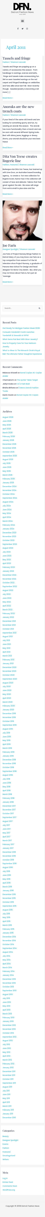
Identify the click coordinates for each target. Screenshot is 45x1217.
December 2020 (9, 667)
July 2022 (6, 594)
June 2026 (7, 421)
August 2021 (8, 636)
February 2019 (8, 752)
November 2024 (9, 490)
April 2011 (6, 1102)
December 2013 (9, 979)
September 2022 (10, 586)
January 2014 (8, 975)
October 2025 (8, 452)
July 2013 (6, 998)
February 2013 (8, 1017)
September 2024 (10, 498)
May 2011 (6, 1098)
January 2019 (8, 756)
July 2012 (6, 1044)
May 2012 (6, 1052)
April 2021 (6, 652)
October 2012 (8, 1033)
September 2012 (9, 1037)
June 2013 (7, 1002)
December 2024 (9, 486)
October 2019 (8, 721)
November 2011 (9, 1075)
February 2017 (8, 844)
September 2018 (9, 771)
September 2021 (9, 633)
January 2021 (8, 663)
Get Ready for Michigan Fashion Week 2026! (21, 328)
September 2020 (10, 679)
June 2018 (7, 783)
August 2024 (8, 502)
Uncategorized (9, 1155)
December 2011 (9, 1071)
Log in (5, 1178)
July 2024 (7, 506)
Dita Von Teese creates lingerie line (20, 158)
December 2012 (9, 1025)
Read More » (8, 97)
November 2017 (9, 810)
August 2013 (8, 994)
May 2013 (6, 1006)
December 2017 (9, 806)
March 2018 (7, 794)
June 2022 (7, 598)
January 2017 (8, 848)
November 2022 (9, 579)
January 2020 (8, 710)
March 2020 (7, 702)
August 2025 (8, 459)
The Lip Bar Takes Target (27, 380)
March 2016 (7, 887)
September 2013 (9, 990)
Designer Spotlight (10, 249)
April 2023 (7, 563)
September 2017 (9, 817)
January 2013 (8, 1021)
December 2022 (9, 575)
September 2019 (9, 725)
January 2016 (8, 890)
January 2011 (8, 1114)
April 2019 (6, 744)
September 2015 (9, 906)
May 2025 (7, 471)
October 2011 (8, 1079)
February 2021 (8, 660)
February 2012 (8, 1064)
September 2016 (9, 863)
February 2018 (8, 798)
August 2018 (8, 775)
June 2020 (7, 690)
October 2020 (8, 675)
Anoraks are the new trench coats (18, 108)
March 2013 (7, 1014)
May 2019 (6, 740)
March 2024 (8, 521)
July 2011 (6, 1091)
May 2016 (6, 879)
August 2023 (8, 548)
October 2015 (8, 902)
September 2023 (10, 544)
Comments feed (10, 1186)
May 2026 (7, 425)
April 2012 (6, 1056)
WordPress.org (9, 1190)
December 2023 (9, 532)
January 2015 (8, 933)
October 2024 (9, 494)
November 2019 (9, 717)
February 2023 (9, 567)
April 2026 (7, 429)
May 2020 (7, 694)
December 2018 (9, 760)
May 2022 (7, 602)
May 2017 (6, 833)
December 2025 (9, 444)
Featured (14, 165)
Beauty (6, 1136)
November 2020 (9, 671)
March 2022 (7, 610)
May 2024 (7, 513)
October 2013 (8, 987)
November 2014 (9, 940)
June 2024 (7, 509)
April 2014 (7, 964)
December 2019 (9, 713)
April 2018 (6, 790)
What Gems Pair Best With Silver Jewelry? (20, 339)
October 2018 (8, 767)
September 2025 (10, 456)
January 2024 (8, 529)
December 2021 (9, 621)
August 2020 (8, 683)
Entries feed (8, 1182)
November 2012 (9, 1029)
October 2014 (8, 944)
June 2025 (7, 467)
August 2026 (8, 417)
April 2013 (6, 1010)
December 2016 (9, 852)
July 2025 (6, 463)
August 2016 (8, 867)
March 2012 (7, 1060)
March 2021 (7, 656)
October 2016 (8, 860)
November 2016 (9, 856)
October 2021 (8, 629)
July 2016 (6, 871)
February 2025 (9, 479)
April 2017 (6, 837)
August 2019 (8, 729)
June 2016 (7, 875)
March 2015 (7, 925)
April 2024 (7, 517)
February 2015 (8, 929)
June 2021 (7, 644)
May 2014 (6, 960)
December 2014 (9, 937)
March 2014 (7, 967)
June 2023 (7, 556)
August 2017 (8, 821)
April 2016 (6, 883)
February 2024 (9, 525)
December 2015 (9, 894)
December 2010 (9, 1117)
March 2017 (7, 840)
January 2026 (8, 440)
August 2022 (8, 590)
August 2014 (8, 952)
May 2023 (7, 559)
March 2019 (7, 748)
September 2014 (10, 948)
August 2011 (7, 1087)
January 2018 (8, 802)
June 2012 (7, 1048)
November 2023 (9, 536)
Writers (6, 1159)
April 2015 (6, 921)
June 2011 (6, 1094)
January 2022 (8, 617)
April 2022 (7, 606)
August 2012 (8, 1040)
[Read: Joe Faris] (22, 220)
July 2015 (6, 914)
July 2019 (6, 733)
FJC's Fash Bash (23, 384)
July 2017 (6, 825)
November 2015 (9, 898)
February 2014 (8, 971)
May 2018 (6, 787)
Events (5, 1144)
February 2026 (9, 436)
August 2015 (8, 910)
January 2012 (8, 1067)
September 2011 (9, 1083)
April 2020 (7, 698)
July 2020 (7, 686)
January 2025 (8, 482)
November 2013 (9, 983)
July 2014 (6, 956)
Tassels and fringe (16, 58)
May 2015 (6, 917)
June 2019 (7, 737)
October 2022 (8, 582)
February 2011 (8, 1110)
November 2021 (9, 625)
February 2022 (9, 613)
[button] (22, 21)
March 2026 (7, 432)
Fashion (6, 62)
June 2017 (7, 829)
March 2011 (7, 1106)
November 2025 (9, 448)
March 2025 (7, 475)
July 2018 (6, 779)
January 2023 (8, 571)
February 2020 (9, 706)
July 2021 (6, 640)
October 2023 (8, 540)
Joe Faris (9, 245)
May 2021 (6, 648)
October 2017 (8, 813)
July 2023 (6, 552)
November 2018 (9, 763)
